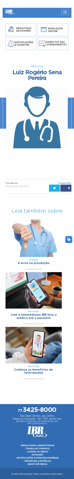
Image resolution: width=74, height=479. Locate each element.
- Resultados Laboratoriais (37, 445)
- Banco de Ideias (37, 464)
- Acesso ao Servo (37, 451)
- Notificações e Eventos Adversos (37, 458)
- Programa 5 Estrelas (37, 461)
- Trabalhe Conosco (37, 448)
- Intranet (37, 454)
